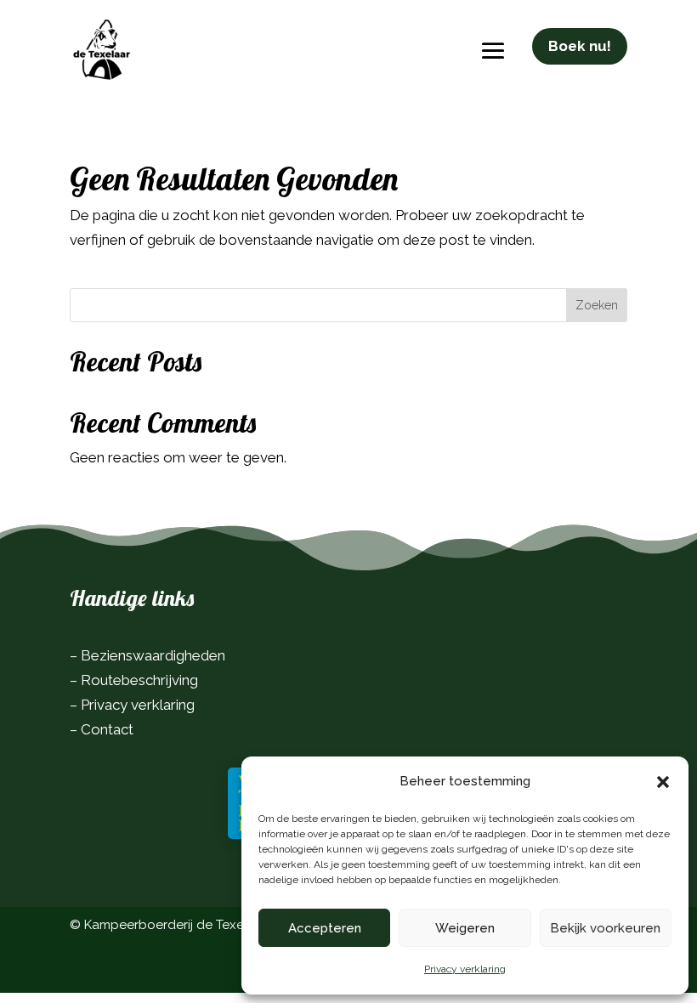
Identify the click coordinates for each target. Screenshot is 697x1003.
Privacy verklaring (465, 969)
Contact (107, 729)
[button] (663, 782)
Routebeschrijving (139, 680)
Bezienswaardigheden (153, 655)
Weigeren (465, 928)
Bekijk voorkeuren (605, 928)
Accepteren (324, 928)
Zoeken (596, 305)
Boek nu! (579, 45)
